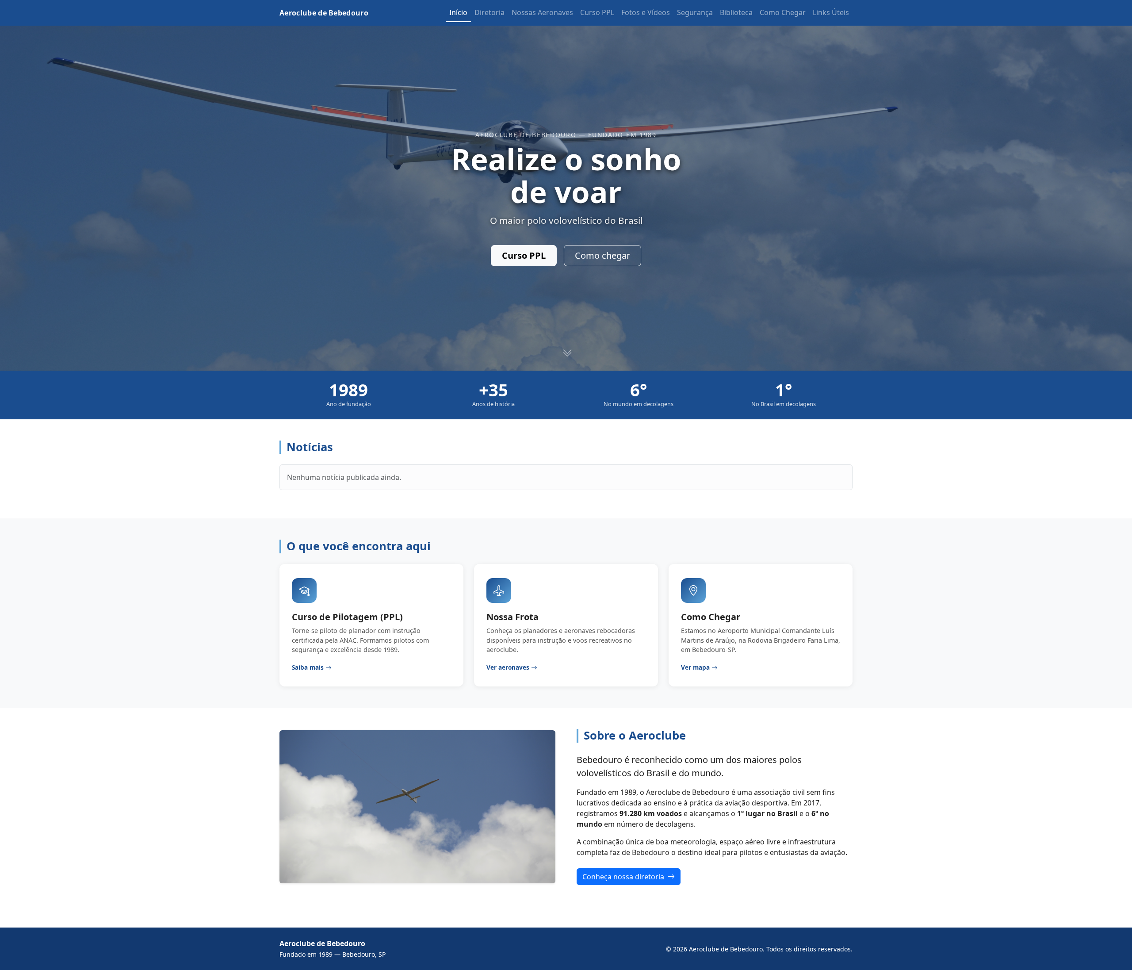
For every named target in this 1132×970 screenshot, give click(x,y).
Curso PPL (597, 12)
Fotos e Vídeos (645, 12)
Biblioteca (736, 12)
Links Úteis (831, 12)
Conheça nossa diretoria (624, 877)
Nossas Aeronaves (542, 12)
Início (458, 12)
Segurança (695, 12)
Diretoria (489, 12)
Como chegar (602, 255)
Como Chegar (783, 12)
